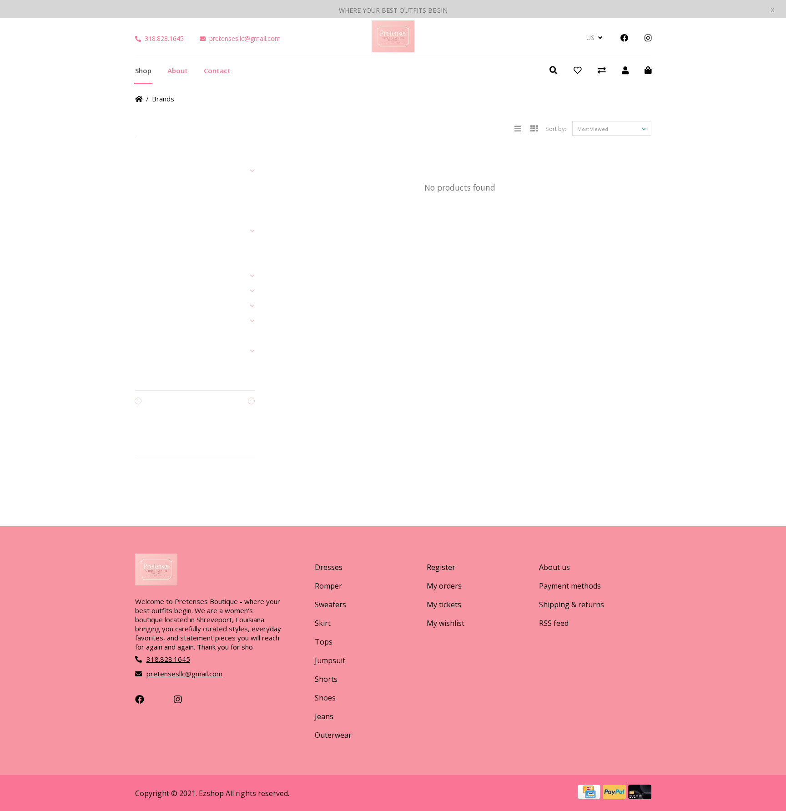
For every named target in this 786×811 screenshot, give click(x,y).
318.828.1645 (164, 38)
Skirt (323, 623)
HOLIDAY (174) (154, 351)
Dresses (329, 567)
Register (441, 567)
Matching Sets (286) (161, 321)
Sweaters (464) (155, 201)
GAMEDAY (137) (155, 336)
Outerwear (333, 735)
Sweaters (330, 604)
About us (554, 567)
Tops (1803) (150, 231)
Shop (143, 70)
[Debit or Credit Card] (639, 796)
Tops (324, 642)
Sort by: (555, 129)
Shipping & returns (571, 604)
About (177, 70)
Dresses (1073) (155, 171)
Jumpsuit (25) (152, 246)
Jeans (324, 716)
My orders (444, 586)
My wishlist (445, 623)
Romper (328, 586)
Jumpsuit (330, 660)
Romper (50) (151, 186)
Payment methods (570, 586)
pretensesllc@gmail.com (245, 38)
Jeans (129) (150, 291)
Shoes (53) (149, 276)
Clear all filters (162, 479)
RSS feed (554, 623)
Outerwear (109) (157, 306)
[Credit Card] (590, 796)
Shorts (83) (149, 261)
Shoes (325, 698)
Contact (217, 70)
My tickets (444, 604)
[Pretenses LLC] (393, 49)
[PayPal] (615, 796)
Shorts (326, 679)
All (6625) (147, 156)
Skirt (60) (146, 216)
